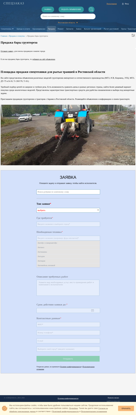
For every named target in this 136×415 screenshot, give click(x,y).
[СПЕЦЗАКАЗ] (13, 3)
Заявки (78, 29)
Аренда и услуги (23, 29)
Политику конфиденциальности (70, 367)
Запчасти (69, 29)
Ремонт (60, 29)
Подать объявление (71, 9)
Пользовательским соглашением (94, 411)
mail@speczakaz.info (113, 401)
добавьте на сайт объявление (43, 59)
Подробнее (73, 408)
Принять (126, 408)
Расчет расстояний (111, 29)
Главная (4, 36)
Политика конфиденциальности (68, 398)
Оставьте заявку (7, 51)
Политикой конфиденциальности (65, 411)
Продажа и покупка (17, 36)
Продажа (51, 29)
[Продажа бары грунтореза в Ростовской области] (68, 164)
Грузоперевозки (39, 29)
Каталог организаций (92, 29)
